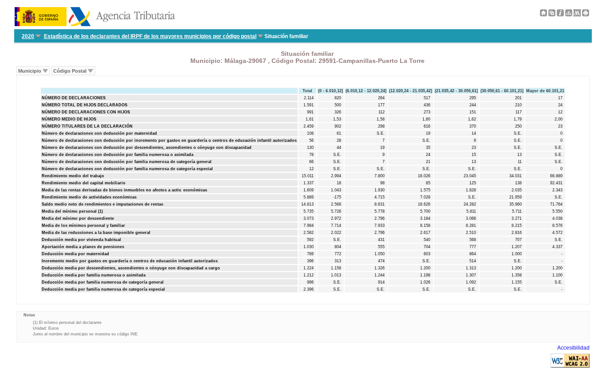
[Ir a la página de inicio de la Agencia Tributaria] (95, 24)
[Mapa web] (568, 15)
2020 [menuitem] (28, 36)
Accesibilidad (573, 348)
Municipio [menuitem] (29, 71)
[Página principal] (543, 15)
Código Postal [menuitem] (70, 71)
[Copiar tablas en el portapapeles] (551, 15)
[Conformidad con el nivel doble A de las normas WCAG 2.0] (570, 366)
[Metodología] (560, 15)
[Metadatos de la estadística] (577, 15)
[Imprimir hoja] (585, 15)
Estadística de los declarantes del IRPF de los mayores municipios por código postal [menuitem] (150, 36)
